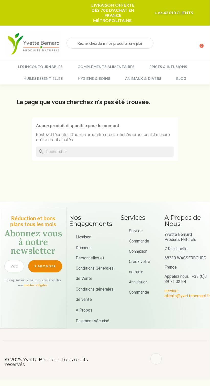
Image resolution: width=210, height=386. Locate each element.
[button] (199, 43)
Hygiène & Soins (94, 78)
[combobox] (109, 43)
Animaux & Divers (143, 78)
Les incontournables (40, 66)
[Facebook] (156, 359)
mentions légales (35, 285)
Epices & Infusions (168, 66)
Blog (181, 78)
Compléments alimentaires (106, 66)
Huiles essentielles (43, 78)
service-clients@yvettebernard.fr (187, 293)
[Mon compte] (181, 43)
